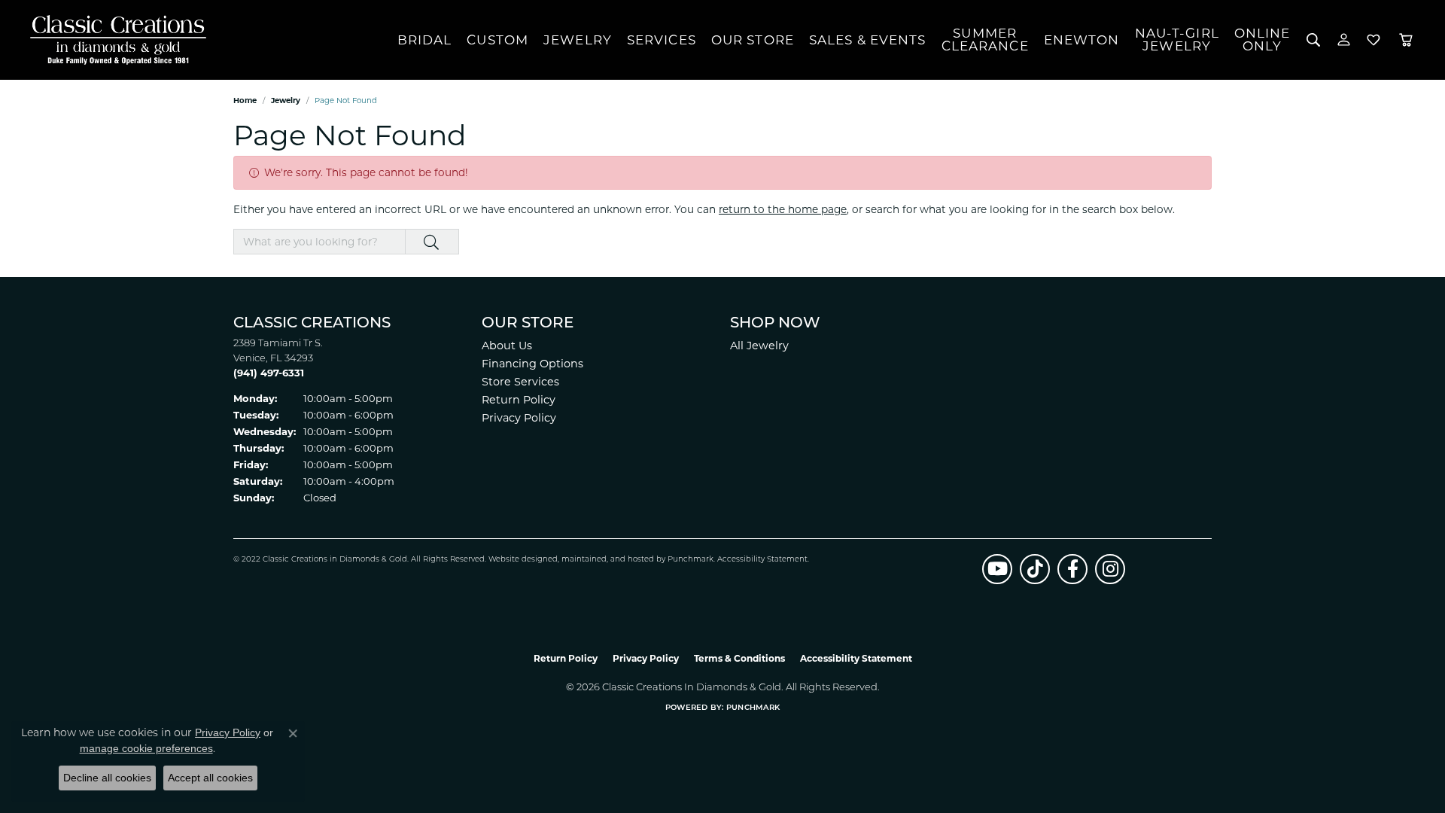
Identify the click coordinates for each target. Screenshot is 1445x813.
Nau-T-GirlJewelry (1177, 39)
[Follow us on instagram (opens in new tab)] (1110, 569)
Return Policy (518, 399)
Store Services (520, 381)
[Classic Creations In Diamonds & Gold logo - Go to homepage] (114, 40)
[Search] (1313, 40)
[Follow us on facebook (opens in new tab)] (1072, 569)
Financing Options (532, 363)
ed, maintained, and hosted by (608, 560)
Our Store (752, 39)
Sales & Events (867, 39)
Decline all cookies (107, 778)
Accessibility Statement (762, 560)
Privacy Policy (519, 418)
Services (661, 39)
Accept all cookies (210, 778)
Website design (518, 560)
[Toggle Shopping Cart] (1405, 40)
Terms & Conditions (739, 658)
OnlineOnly (1262, 39)
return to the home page (783, 209)
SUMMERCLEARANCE (985, 39)
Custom (497, 39)
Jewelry (577, 39)
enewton (1082, 39)
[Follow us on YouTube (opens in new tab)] (997, 569)
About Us (507, 345)
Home (245, 100)
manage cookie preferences (146, 748)
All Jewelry (759, 345)
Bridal (424, 39)
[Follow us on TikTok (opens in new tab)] (1035, 569)
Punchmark (690, 560)
